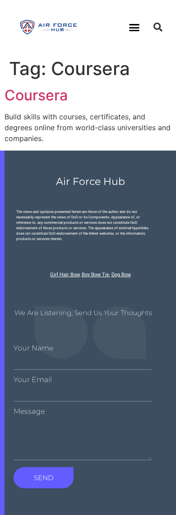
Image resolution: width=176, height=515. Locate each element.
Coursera (36, 95)
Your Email (33, 379)
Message (29, 411)
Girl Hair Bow (64, 275)
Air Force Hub (90, 181)
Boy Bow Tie (95, 275)
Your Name (33, 348)
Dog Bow (121, 275)
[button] (134, 27)
